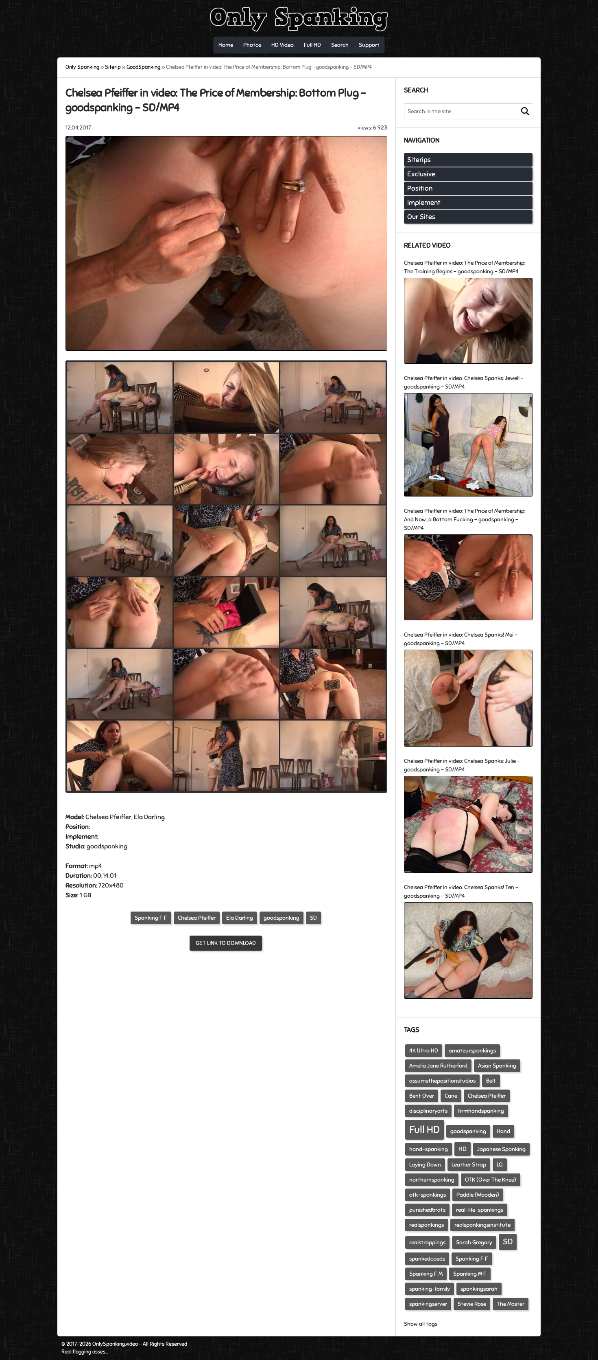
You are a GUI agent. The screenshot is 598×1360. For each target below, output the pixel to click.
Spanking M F (470, 1273)
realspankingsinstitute (482, 1225)
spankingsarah (479, 1288)
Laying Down (425, 1164)
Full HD (424, 1129)
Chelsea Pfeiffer (197, 917)
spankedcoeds (427, 1258)
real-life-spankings (479, 1209)
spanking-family (429, 1288)
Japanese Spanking (501, 1149)
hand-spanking (428, 1149)
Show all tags (420, 1323)
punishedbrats (427, 1209)
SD (313, 917)
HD (462, 1149)
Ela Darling (239, 917)
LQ (500, 1164)
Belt (491, 1080)
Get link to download (226, 943)
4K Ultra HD (423, 1050)
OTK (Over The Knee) (490, 1179)
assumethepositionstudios (442, 1080)
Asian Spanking (497, 1065)
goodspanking (281, 917)
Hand (503, 1131)
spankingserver (428, 1304)
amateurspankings (472, 1050)
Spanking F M (426, 1273)
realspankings (426, 1225)
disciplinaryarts (428, 1110)
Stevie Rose (472, 1304)
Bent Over (421, 1095)
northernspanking (431, 1179)
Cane (451, 1095)
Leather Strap (469, 1164)
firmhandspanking (481, 1110)
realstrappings (427, 1242)
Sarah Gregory (474, 1242)
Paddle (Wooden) (477, 1194)
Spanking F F (151, 917)
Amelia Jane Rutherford (438, 1065)
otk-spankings (427, 1194)
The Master (510, 1304)
